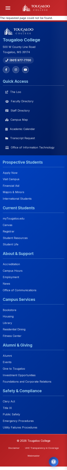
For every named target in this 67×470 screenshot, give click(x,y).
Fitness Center (12, 336)
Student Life (10, 244)
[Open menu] (8, 8)
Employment (11, 277)
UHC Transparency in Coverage (42, 448)
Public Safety (11, 414)
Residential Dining (14, 329)
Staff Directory (20, 110)
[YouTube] (25, 69)
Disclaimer (14, 448)
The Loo (15, 92)
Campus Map (19, 119)
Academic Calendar (22, 129)
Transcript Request (22, 138)
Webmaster (33, 455)
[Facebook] (6, 69)
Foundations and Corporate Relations (27, 381)
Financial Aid (11, 185)
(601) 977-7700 (20, 60)
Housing (8, 316)
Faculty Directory (22, 101)
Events (7, 362)
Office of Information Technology (32, 147)
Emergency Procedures (18, 421)
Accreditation (11, 264)
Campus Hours (13, 270)
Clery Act (9, 401)
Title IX (7, 408)
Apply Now (10, 172)
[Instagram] (15, 69)
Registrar (8, 231)
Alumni (7, 355)
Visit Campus (11, 179)
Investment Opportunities (19, 375)
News (6, 283)
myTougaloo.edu (13, 218)
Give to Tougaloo (14, 368)
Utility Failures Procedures (20, 427)
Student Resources (15, 238)
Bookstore (9, 310)
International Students (17, 198)
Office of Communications (19, 290)
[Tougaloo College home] (37, 8)
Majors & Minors (13, 192)
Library (7, 323)
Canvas (7, 225)
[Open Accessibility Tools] (53, 462)
